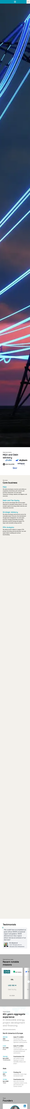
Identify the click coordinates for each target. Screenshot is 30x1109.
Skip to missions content (6, 952)
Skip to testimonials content (7, 917)
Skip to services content (6, 473)
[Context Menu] (28, 2)
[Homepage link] (15, 1)
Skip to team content (5, 1091)
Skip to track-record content (7, 1004)
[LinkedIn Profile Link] (24, 1106)
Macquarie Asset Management (16, 946)
